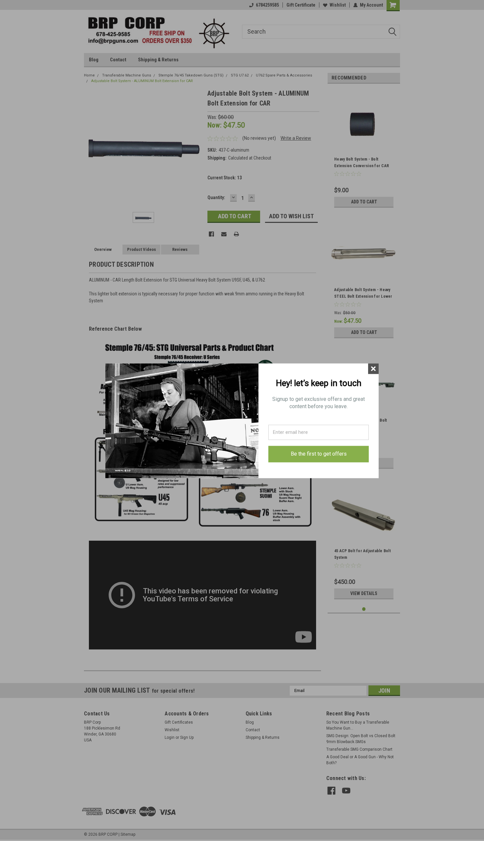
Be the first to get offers (319, 454)
